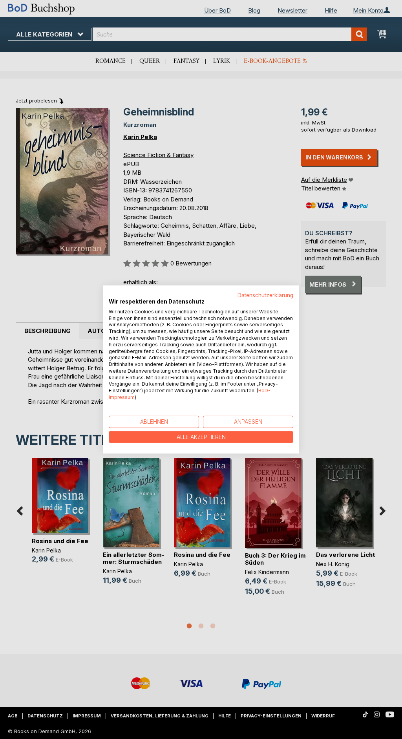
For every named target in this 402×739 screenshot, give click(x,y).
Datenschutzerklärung (265, 295)
